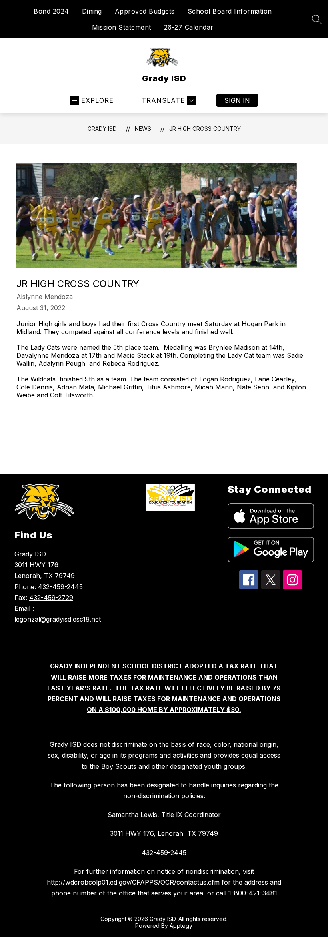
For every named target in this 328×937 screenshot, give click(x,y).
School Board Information (230, 11)
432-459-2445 (60, 587)
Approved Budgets (145, 11)
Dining (92, 11)
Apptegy (181, 925)
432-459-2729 (51, 598)
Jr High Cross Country (205, 128)
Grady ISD (102, 128)
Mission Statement (121, 27)
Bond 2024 (51, 11)
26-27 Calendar (189, 27)
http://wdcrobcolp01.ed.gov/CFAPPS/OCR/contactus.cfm (133, 882)
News (143, 128)
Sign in (237, 100)
